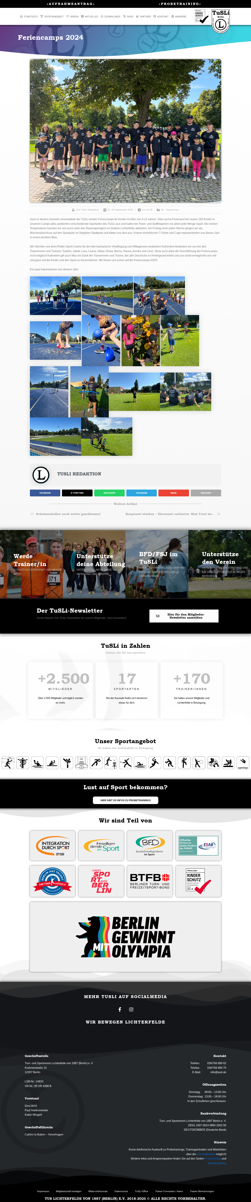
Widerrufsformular (98, 1191)
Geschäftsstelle (206, 1154)
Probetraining (213, 1158)
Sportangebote (217, 1163)
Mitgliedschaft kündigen (68, 1191)
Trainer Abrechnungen (202, 1191)
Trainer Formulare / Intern (169, 1191)
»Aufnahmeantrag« (71, 4)
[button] (45, 493)
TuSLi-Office (141, 1191)
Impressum (43, 1191)
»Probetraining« (180, 4)
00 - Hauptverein (170, 209)
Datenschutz (121, 1191)
